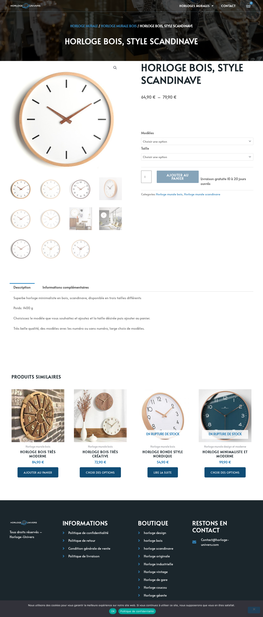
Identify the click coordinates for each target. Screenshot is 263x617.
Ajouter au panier (178, 177)
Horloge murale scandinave (202, 194)
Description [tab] (22, 287)
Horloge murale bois (119, 26)
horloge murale (84, 26)
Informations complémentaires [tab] (66, 287)
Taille (145, 148)
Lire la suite (163, 472)
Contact (228, 6)
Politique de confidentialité (137, 611)
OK (113, 611)
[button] (115, 67)
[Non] (254, 610)
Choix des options (100, 472)
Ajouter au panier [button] (38, 472)
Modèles (147, 132)
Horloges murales (194, 6)
